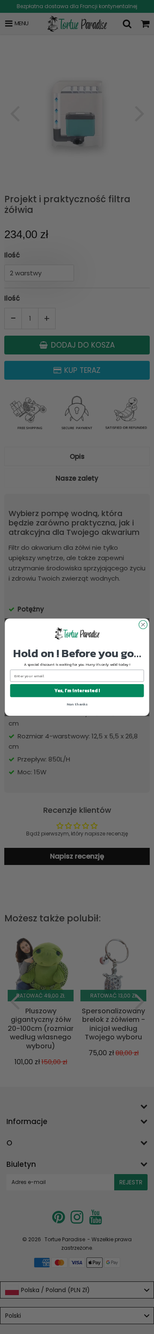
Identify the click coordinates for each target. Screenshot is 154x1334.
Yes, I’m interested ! (77, 690)
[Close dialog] (143, 624)
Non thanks (77, 704)
